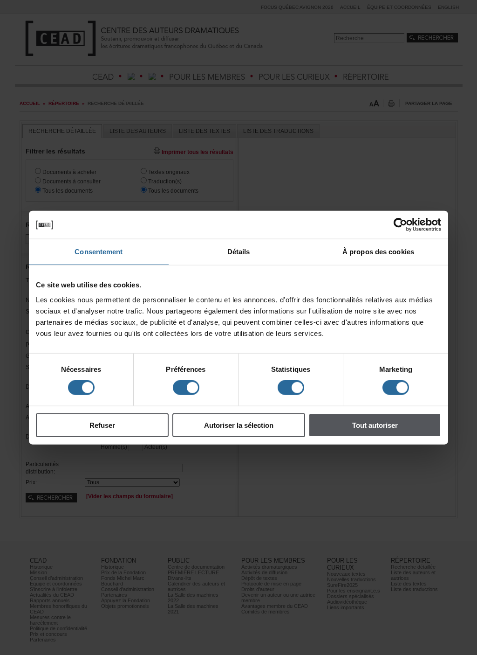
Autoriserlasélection (238, 425)
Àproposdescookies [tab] (378, 252)
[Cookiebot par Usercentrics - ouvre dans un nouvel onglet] (400, 225)
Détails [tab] (238, 252)
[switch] (186, 387)
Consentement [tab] (99, 252)
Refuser (102, 425)
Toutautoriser (375, 425)
